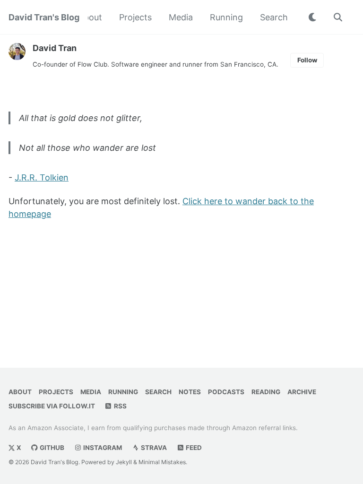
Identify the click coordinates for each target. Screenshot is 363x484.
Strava (153, 447)
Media (181, 17)
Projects (135, 17)
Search (274, 17)
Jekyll (124, 462)
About (90, 17)
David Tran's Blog (44, 17)
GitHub (51, 447)
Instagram (102, 447)
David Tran (55, 48)
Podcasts (226, 392)
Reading (265, 392)
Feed (193, 447)
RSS (119, 406)
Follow (307, 60)
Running (226, 17)
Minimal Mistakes (162, 462)
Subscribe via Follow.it (52, 406)
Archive (301, 392)
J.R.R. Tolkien (42, 177)
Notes (190, 392)
